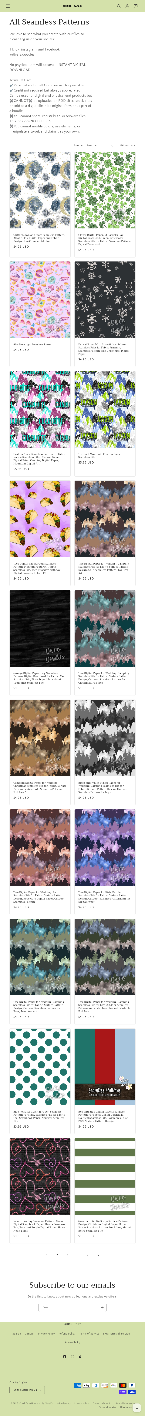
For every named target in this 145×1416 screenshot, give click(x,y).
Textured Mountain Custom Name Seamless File (99, 456)
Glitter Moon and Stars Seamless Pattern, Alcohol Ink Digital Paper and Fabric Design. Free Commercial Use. (39, 238)
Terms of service (107, 1407)
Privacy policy (81, 1403)
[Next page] (98, 1255)
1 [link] (47, 1255)
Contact (29, 1333)
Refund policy (63, 1403)
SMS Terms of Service (116, 1333)
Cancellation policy (126, 1403)
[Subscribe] (102, 1307)
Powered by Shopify (42, 1403)
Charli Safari (25, 1403)
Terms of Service (89, 1333)
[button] (8, 6)
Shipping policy (128, 1407)
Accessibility (72, 1342)
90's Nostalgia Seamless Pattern (33, 344)
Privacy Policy (46, 1333)
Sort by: (78, 145)
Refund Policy (67, 1333)
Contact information (102, 1403)
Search (16, 1333)
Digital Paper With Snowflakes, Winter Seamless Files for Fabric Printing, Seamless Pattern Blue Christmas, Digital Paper (103, 349)
